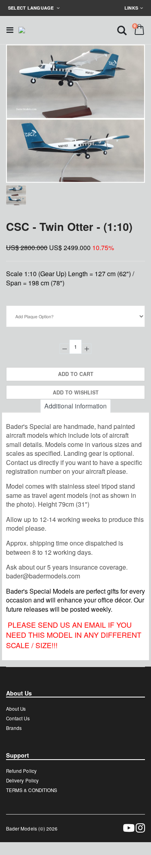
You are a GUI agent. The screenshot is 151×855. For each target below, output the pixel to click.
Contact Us (18, 718)
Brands (14, 728)
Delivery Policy (22, 780)
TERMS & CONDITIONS (31, 790)
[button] (122, 30)
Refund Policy (21, 771)
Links (131, 8)
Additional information (75, 405)
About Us (16, 708)
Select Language (31, 8)
